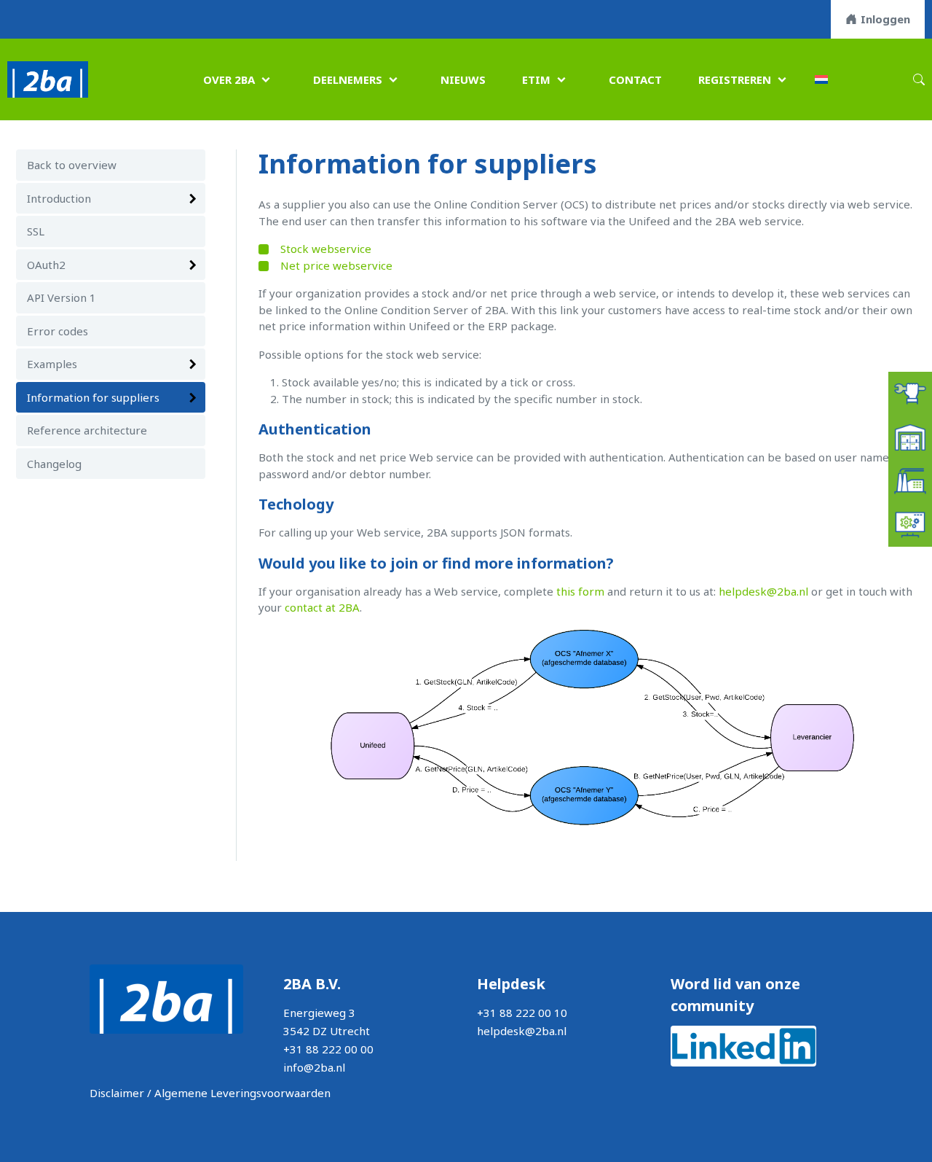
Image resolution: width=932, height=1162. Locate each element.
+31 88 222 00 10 (522, 1012)
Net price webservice (336, 265)
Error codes (57, 331)
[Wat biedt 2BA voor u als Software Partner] (910, 523)
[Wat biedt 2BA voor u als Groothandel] (910, 436)
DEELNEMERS (347, 79)
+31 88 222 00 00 (328, 1049)
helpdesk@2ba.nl (763, 591)
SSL (35, 231)
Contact (635, 79)
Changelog (54, 463)
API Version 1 (61, 297)
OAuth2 (46, 264)
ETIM (536, 79)
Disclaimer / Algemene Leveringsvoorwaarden (210, 1092)
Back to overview (71, 164)
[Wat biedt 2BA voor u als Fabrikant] (910, 479)
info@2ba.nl (314, 1067)
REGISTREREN (734, 79)
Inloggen (885, 19)
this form (580, 591)
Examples (52, 363)
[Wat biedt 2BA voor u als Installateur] (910, 392)
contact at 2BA (322, 607)
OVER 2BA (229, 79)
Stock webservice (325, 248)
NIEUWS (463, 79)
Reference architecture (87, 430)
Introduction (59, 198)
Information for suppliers (93, 397)
